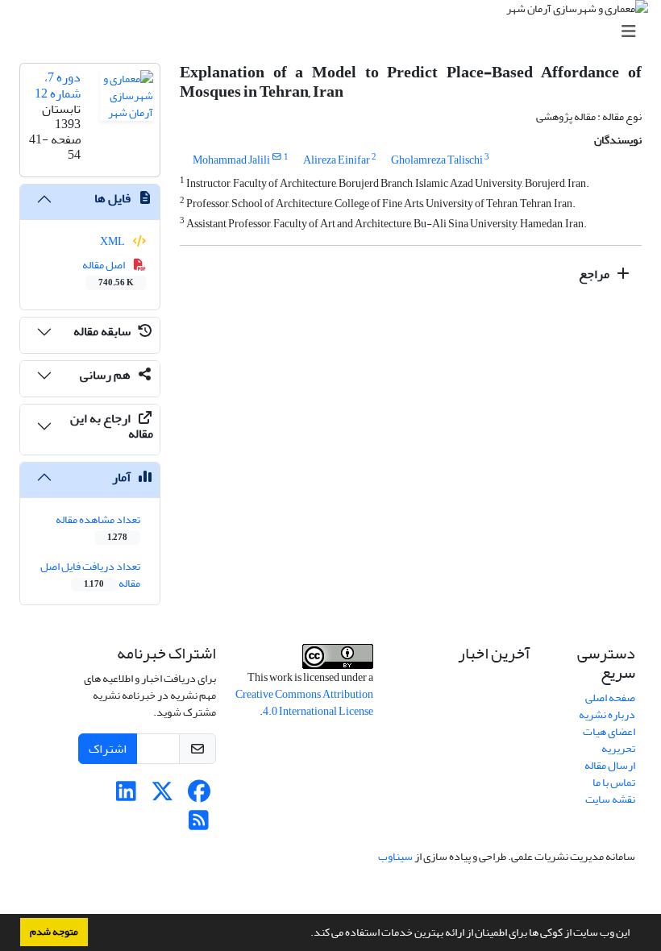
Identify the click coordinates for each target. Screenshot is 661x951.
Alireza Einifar (336, 160)
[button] (306, 934)
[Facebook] (198, 796)
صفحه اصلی (610, 697)
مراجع (595, 274)
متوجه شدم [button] (54, 931)
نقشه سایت (610, 799)
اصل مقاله (108, 272)
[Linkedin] (126, 796)
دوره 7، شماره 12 (58, 85)
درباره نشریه (607, 714)
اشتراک (108, 749)
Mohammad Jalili (231, 160)
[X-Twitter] (162, 796)
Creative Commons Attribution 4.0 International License (304, 702)
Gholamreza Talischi (437, 160)
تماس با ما (613, 782)
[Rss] (198, 825)
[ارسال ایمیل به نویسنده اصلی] (277, 157)
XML (113, 241)
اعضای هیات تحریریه (609, 740)
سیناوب (395, 856)
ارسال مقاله (609, 765)
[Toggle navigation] (335, 32)
